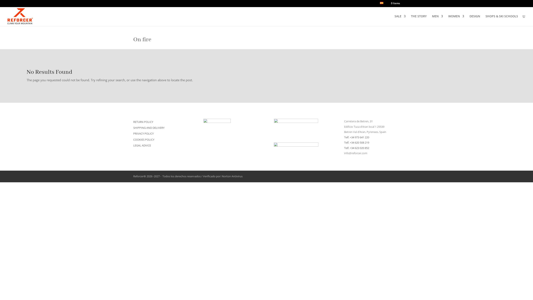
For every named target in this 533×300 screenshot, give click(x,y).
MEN (435, 16)
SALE (398, 16)
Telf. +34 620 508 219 (356, 142)
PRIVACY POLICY (143, 133)
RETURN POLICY (143, 122)
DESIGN (474, 16)
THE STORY (419, 16)
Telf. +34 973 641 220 (356, 137)
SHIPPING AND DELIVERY (148, 128)
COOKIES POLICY (143, 139)
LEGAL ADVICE (142, 145)
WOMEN (454, 16)
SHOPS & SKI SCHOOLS (502, 16)
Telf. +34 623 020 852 (356, 148)
